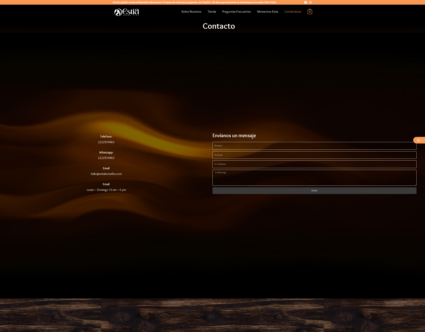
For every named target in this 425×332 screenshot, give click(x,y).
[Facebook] (305, 2)
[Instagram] (310, 2)
